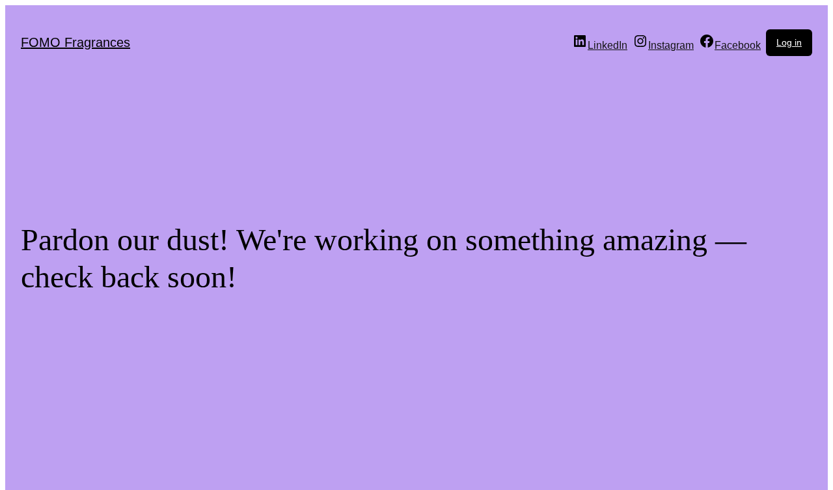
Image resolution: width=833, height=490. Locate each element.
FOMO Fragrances (75, 42)
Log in (789, 42)
